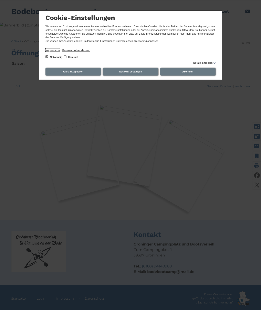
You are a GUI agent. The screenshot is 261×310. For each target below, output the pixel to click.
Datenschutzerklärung (76, 50)
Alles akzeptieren (73, 71)
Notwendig (56, 57)
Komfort (72, 57)
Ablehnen (187, 71)
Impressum (52, 50)
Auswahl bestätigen (130, 71)
